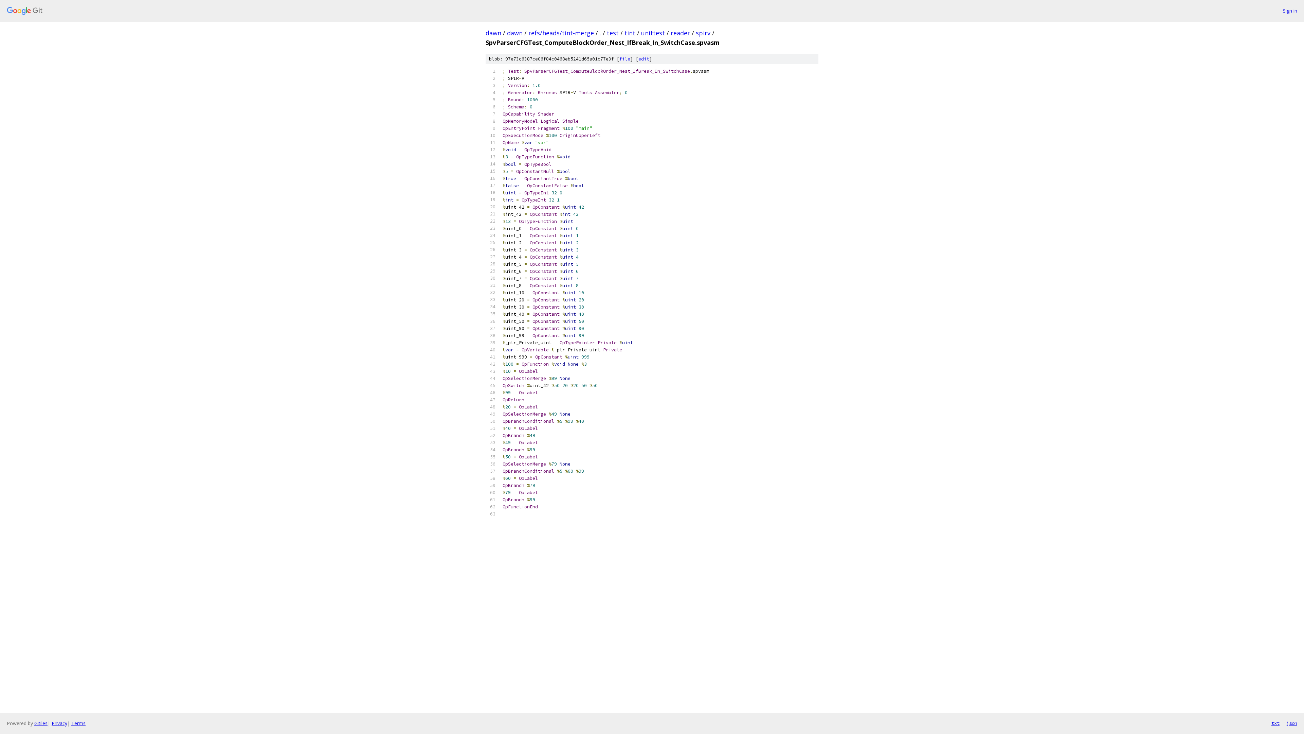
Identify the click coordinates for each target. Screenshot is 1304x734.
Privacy (59, 723)
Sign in (1290, 10)
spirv (703, 33)
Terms (78, 723)
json (1291, 723)
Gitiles (41, 723)
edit (643, 59)
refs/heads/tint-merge (561, 33)
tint (629, 33)
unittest (653, 33)
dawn (493, 33)
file (624, 59)
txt (1275, 723)
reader (680, 33)
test (613, 33)
